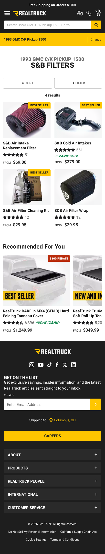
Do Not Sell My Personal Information (32, 531)
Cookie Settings (36, 539)
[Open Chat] (80, 13)
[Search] (96, 25)
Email (9, 395)
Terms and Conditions (64, 539)
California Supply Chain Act (78, 531)
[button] (52, 454)
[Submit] (95, 404)
